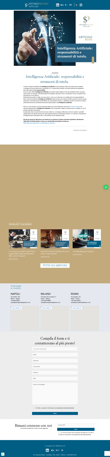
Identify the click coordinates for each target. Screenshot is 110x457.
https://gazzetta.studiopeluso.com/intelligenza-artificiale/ (39, 123)
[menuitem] (76, 5)
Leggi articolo (13, 259)
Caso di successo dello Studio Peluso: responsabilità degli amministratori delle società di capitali (22, 253)
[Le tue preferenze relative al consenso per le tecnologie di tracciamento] (2, 454)
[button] (81, 5)
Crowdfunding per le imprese (83, 251)
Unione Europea (75, 106)
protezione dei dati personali (66, 408)
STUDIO (38, 3)
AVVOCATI (33, 6)
